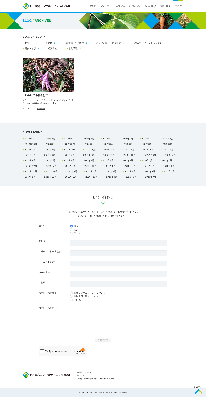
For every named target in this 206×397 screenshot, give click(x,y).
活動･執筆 (165, 6)
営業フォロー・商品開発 (108, 43)
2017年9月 (71, 171)
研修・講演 (30, 48)
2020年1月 (166, 160)
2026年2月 (108, 138)
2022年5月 (49, 149)
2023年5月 (89, 144)
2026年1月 (127, 138)
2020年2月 (147, 160)
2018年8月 (129, 166)
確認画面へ (103, 339)
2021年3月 (49, 155)
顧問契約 (120, 6)
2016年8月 (131, 177)
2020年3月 (127, 160)
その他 (49, 43)
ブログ (178, 6)
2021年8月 (109, 149)
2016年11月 (71, 177)
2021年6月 (148, 149)
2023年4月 (109, 144)
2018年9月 (110, 166)
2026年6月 (49, 138)
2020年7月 (49, 160)
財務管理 (73, 48)
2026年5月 (69, 138)
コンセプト (106, 6)
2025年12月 (148, 138)
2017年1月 (30, 177)
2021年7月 (128, 149)
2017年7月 (91, 171)
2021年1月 (88, 155)
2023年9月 (51, 144)
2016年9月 (111, 177)
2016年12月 (50, 177)
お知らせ (29, 43)
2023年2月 (148, 144)
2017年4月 (149, 171)
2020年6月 (69, 160)
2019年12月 (31, 166)
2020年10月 (150, 155)
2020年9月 (170, 155)
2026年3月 (88, 138)
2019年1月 (70, 166)
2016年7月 (150, 177)
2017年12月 (31, 171)
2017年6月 (110, 171)
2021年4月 (30, 155)
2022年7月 (30, 149)
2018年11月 (90, 166)
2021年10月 (70, 149)
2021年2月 (69, 155)
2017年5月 (130, 171)
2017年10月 (52, 171)
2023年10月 (31, 144)
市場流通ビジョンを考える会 (147, 43)
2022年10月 (168, 144)
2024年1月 (167, 138)
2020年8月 (30, 160)
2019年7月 (51, 166)
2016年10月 (91, 177)
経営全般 (52, 48)
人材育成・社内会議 (74, 43)
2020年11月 (129, 155)
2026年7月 (30, 138)
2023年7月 (70, 144)
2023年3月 (128, 144)
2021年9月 (89, 149)
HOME (92, 6)
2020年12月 (109, 155)
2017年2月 (169, 171)
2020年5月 (88, 160)
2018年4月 (149, 166)
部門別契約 (135, 6)
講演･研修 (150, 6)
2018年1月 (168, 166)
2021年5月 (167, 149)
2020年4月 (108, 160)
